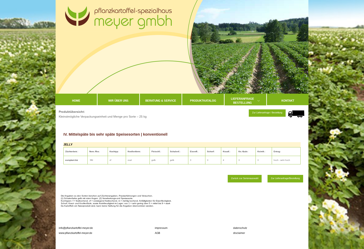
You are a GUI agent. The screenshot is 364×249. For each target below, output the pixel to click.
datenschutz (240, 228)
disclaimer (239, 233)
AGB (157, 233)
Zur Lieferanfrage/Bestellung (285, 178)
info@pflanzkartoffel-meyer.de (76, 228)
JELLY (67, 144)
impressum (161, 228)
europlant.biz (72, 160)
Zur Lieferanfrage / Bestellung (267, 112)
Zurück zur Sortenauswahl (244, 178)
